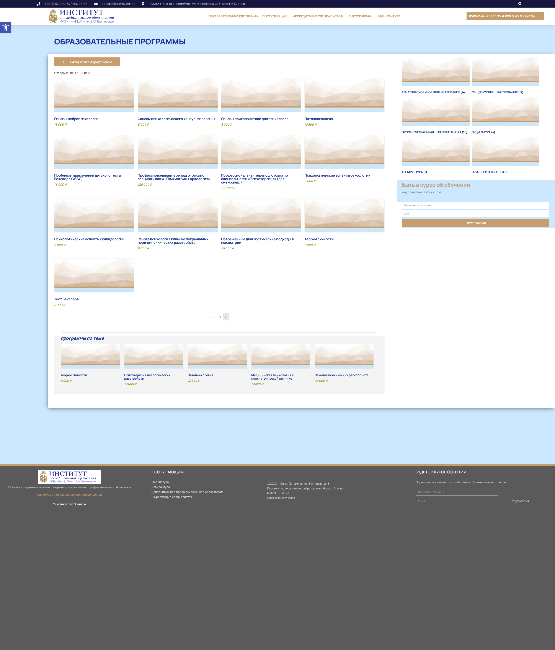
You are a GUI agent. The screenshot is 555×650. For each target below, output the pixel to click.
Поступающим (274, 16)
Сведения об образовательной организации (69, 494)
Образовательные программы (234, 16)
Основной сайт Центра (69, 504)
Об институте (388, 16)
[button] (5, 27)
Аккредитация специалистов (318, 16)
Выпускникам (360, 16)
